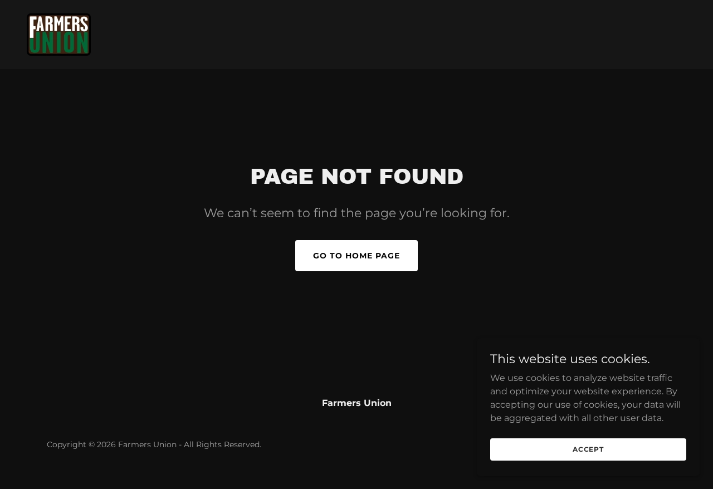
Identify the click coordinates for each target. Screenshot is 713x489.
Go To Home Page (356, 256)
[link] (59, 33)
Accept (588, 449)
